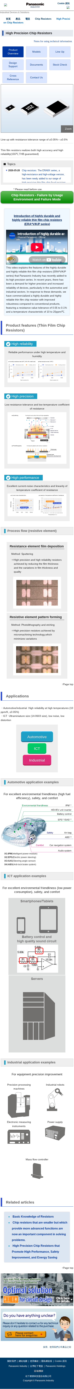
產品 (18, 18)
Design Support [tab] (12, 64)
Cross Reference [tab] (13, 77)
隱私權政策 (46, 1361)
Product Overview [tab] (13, 51)
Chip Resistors (43, 18)
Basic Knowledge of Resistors (33, 1216)
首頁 (8, 18)
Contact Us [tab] (36, 77)
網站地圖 (23, 1361)
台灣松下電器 (36, 1366)
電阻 (27, 18)
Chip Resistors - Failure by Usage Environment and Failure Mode (37, 197)
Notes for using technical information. (53, 41)
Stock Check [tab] (60, 64)
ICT (37, 748)
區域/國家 (38, 1371)
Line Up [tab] (60, 51)
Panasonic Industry (18, 1366)
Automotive (37, 737)
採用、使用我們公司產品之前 (57, 1347)
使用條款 (34, 1361)
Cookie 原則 (63, 3)
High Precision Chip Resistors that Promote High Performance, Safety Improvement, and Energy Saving (36, 1251)
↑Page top (67, 684)
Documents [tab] (36, 64)
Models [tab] (36, 51)
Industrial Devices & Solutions (14, 12)
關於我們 (11, 1361)
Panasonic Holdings (55, 1366)
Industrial (37, 760)
